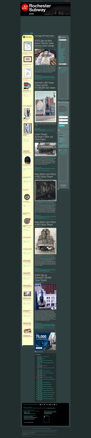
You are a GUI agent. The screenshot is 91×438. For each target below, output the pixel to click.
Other (59, 47)
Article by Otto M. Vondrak (48, 412)
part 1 (37, 212)
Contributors (31, 1)
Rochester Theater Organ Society (46, 203)
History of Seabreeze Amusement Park (43, 370)
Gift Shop (37, 1)
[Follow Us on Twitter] (50, 404)
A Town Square (61, 137)
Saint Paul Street (41, 217)
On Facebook (40, 428)
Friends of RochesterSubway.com (29, 422)
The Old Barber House (41, 358)
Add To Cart (29, 214)
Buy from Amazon (26, 121)
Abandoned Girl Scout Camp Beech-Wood (44, 384)
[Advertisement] (45, 24)
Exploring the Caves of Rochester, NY (43, 382)
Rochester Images (43, 130)
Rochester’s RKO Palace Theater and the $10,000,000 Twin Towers (45, 85)
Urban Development (48, 130)
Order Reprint (30, 274)
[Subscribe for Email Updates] (40, 404)
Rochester (38, 325)
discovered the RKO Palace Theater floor (49, 201)
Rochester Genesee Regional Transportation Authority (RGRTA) (46, 325)
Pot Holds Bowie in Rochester (42, 365)
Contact (41, 1)
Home (24, 1)
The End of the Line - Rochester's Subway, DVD (31, 417)
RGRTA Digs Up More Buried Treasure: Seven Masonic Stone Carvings (44, 43)
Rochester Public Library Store (28, 413)
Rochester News (47, 327)
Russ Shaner (39, 129)
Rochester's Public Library (63, 145)
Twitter (52, 404)
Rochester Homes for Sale (62, 53)
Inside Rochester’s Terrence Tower (43, 356)
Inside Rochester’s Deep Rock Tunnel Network (45, 396)
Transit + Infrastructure (52, 327)
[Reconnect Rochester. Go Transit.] (46, 422)
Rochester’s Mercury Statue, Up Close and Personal (46, 392)
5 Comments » (52, 130)
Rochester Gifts (61, 51)
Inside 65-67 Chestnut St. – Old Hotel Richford (45, 388)
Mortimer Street (52, 269)
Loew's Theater (42, 168)
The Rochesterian (43, 129)
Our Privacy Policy (61, 113)
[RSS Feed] (54, 404)
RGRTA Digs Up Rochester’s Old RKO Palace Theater (43, 277)
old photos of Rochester (50, 168)
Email (42, 404)
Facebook (47, 404)
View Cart (67, 1)
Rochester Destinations (62, 50)
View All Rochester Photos (27, 153)
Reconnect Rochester (62, 135)
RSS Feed (45, 428)
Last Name (61, 121)
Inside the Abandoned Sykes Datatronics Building (45, 394)
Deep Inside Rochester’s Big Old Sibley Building (45, 372)
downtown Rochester (38, 168)
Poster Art (25, 412)
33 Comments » (47, 271)
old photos (46, 168)
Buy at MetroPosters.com (27, 54)
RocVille (60, 141)
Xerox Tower (38, 169)
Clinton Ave (37, 269)
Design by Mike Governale (48, 413)
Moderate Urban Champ (62, 138)
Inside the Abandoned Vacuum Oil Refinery (44, 386)
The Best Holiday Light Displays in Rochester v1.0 (45, 398)
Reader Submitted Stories (62, 48)
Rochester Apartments (62, 49)
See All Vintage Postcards (27, 275)
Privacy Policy (48, 428)
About (27, 1)
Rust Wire (60, 142)
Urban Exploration (61, 61)
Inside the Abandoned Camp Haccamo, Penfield (45, 390)
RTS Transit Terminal (52, 77)
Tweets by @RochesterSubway (63, 100)
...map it (28, 412)
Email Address (61, 115)
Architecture (60, 42)
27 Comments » (47, 170)
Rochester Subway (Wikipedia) (28, 416)
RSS (56, 404)
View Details (25, 53)
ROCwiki (60, 146)
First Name (61, 118)
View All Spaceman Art (27, 136)
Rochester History (39, 130)
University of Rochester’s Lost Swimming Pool (45, 360)
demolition (40, 269)
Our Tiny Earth (61, 139)
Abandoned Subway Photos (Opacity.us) (29, 418)
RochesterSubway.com (26, 33)
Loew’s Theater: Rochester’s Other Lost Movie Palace (44, 136)
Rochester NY (48, 77)
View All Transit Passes (27, 337)
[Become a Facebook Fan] (44, 404)
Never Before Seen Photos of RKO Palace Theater (45, 175)
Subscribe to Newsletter (35, 428)
